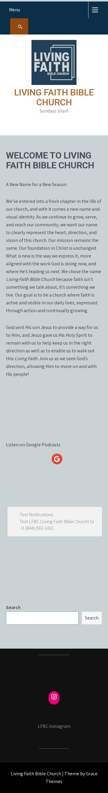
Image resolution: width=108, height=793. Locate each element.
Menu (14, 10)
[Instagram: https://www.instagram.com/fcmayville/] (54, 696)
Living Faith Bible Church (54, 97)
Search (13, 607)
